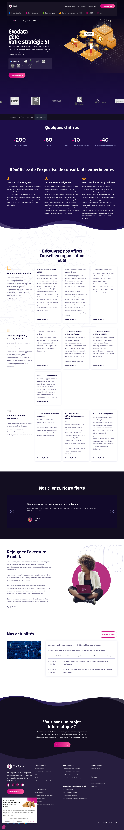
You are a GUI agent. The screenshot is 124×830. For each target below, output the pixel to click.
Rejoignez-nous (11, 607)
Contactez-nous (107, 6)
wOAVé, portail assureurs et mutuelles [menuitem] (73, 774)
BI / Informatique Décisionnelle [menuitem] (71, 771)
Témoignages (40, 117)
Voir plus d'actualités (108, 634)
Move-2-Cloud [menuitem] (39, 792)
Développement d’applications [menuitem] (71, 768)
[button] (4, 827)
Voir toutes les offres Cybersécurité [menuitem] (44, 781)
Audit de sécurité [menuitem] (39, 768)
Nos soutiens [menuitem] (94, 786)
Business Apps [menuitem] (68, 765)
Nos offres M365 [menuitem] (95, 768)
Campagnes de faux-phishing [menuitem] (43, 771)
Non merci (7, 821)
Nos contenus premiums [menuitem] (98, 783)
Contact (30, 117)
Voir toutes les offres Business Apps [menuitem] (72, 778)
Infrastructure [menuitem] (40, 789)
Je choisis (19, 821)
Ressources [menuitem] (95, 777)
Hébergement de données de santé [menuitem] (44, 795)
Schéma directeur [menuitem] (68, 789)
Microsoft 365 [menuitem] (96, 765)
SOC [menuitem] (36, 774)
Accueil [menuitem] (11, 21)
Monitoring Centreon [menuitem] (40, 798)
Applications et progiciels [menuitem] (70, 792)
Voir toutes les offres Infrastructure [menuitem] (44, 804)
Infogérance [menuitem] (38, 801)
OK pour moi (31, 821)
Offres (21, 117)
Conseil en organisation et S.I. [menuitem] (74, 786)
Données (13, 117)
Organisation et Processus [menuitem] (70, 795)
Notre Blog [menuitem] (94, 780)
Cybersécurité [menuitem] (40, 765)
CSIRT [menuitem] (36, 778)
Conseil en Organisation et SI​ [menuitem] (25, 21)
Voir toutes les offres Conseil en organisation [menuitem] (75, 798)
